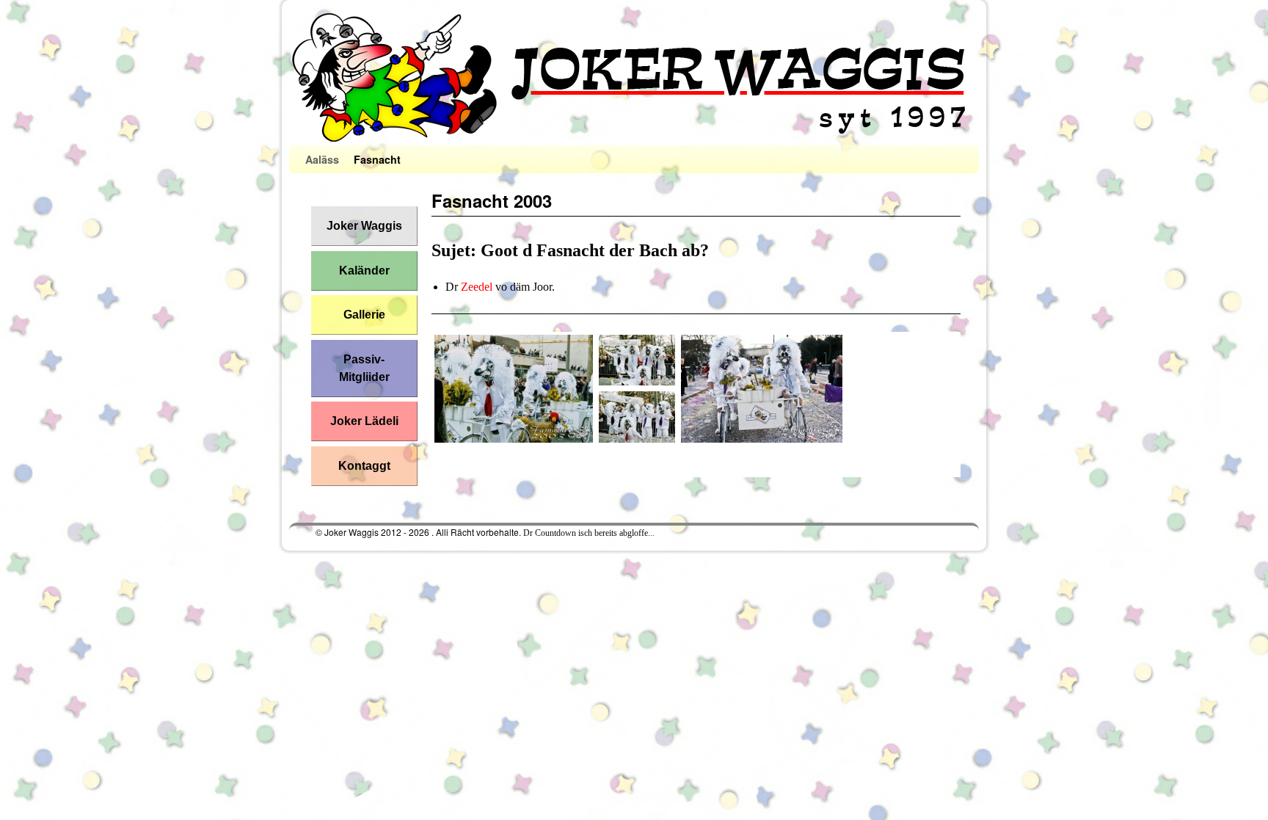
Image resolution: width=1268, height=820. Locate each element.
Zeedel (476, 286)
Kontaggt (364, 466)
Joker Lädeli (364, 421)
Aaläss (322, 159)
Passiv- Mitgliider (364, 368)
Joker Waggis (364, 225)
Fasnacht (377, 159)
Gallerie (364, 314)
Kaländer (364, 270)
